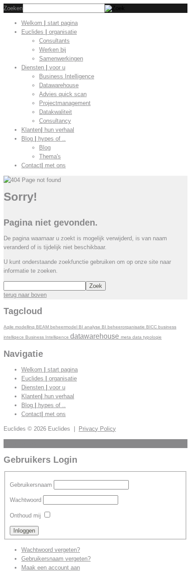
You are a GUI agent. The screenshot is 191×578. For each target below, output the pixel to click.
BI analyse (90, 326)
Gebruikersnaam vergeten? (56, 558)
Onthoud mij (25, 515)
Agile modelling (20, 326)
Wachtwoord (25, 500)
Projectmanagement (65, 103)
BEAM (43, 326)
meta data (132, 337)
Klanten (47, 129)
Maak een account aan (50, 567)
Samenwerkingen (61, 58)
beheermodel (64, 326)
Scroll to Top (20, 443)
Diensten (43, 67)
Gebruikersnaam (31, 484)
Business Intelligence (66, 76)
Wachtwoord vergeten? (50, 549)
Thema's (50, 156)
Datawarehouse (59, 85)
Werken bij (52, 49)
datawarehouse (95, 336)
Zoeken (13, 8)
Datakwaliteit (55, 112)
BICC (152, 326)
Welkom (49, 23)
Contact (43, 165)
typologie (152, 337)
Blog (43, 138)
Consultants (54, 40)
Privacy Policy (97, 428)
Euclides (49, 31)
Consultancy (55, 120)
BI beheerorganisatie (124, 326)
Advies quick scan (63, 94)
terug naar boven (25, 294)
